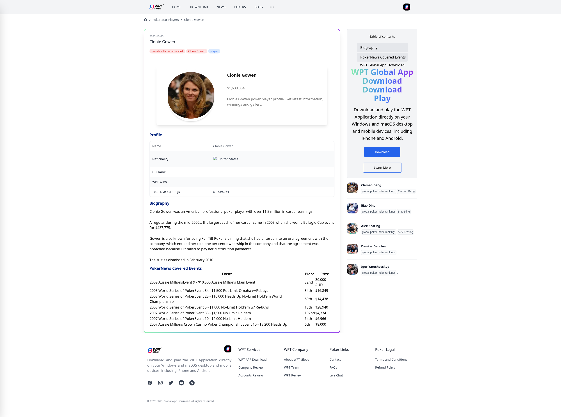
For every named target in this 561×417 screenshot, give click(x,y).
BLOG (259, 7)
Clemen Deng (371, 185)
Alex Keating (370, 226)
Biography (368, 47)
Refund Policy (385, 367)
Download (382, 153)
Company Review (250, 367)
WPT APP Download (252, 359)
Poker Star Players (166, 20)
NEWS (221, 7)
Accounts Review (250, 375)
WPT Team (291, 367)
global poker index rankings (379, 191)
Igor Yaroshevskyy (375, 266)
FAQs (333, 367)
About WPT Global (297, 359)
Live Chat (336, 375)
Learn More (382, 167)
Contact (335, 359)
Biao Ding (368, 205)
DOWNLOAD (199, 7)
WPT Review (293, 375)
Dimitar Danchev (373, 246)
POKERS (240, 7)
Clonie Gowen (194, 20)
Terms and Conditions (391, 359)
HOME (176, 7)
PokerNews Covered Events (383, 57)
